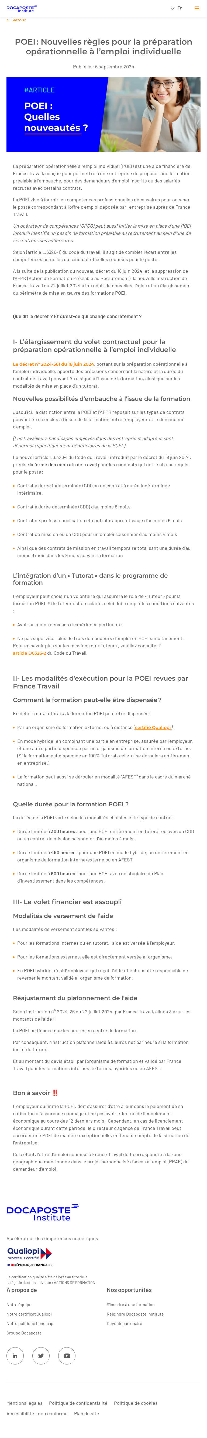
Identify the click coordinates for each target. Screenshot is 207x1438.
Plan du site (86, 1414)
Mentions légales (24, 1403)
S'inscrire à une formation (131, 1304)
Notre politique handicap (29, 1323)
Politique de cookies (136, 1403)
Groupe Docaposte (24, 1333)
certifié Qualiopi (153, 727)
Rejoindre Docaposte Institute (135, 1314)
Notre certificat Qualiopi (29, 1314)
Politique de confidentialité (78, 1403)
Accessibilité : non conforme (37, 1414)
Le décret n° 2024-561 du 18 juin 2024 (53, 364)
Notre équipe (19, 1304)
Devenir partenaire (124, 1323)
